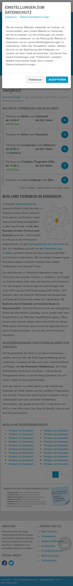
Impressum (11, 17)
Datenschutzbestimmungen (34, 17)
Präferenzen (35, 79)
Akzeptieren (57, 79)
